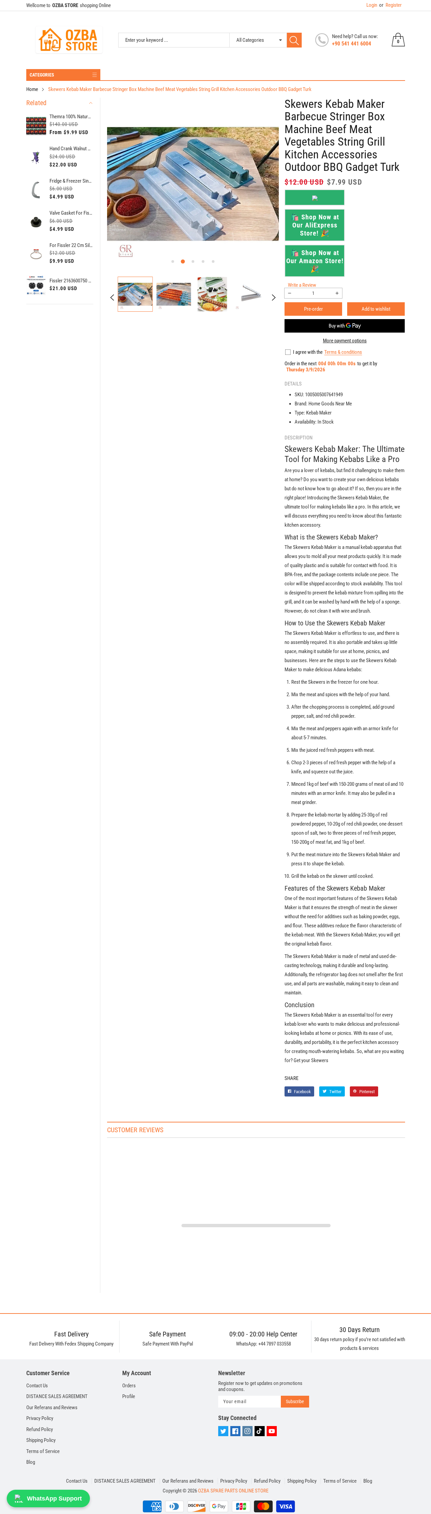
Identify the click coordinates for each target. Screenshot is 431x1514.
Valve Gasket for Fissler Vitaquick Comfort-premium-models (71, 213)
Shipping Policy (41, 1440)
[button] (172, 261)
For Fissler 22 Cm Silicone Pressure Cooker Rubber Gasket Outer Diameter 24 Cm (71, 245)
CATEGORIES (42, 75)
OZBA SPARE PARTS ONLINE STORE (233, 1491)
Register (390, 5)
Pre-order (313, 309)
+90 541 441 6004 (351, 43)
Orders (129, 1386)
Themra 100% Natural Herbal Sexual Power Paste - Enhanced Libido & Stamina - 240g (71, 117)
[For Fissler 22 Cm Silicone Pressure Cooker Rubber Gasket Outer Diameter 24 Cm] (36, 254)
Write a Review (302, 285)
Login (371, 5)
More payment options (345, 341)
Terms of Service (43, 1451)
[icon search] (294, 40)
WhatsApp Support (54, 1498)
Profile (128, 1396)
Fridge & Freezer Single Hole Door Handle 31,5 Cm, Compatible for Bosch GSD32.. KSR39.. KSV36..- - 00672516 (71, 181)
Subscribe (295, 1401)
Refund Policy (39, 1429)
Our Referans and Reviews (51, 1407)
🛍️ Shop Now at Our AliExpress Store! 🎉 (315, 225)
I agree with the (308, 352)
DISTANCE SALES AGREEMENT (57, 1396)
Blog (30, 1462)
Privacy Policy (39, 1418)
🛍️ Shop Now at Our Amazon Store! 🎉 (314, 261)
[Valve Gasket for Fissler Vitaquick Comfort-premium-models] (36, 222)
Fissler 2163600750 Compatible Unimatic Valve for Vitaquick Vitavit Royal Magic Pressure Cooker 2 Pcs (71, 281)
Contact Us (37, 1386)
